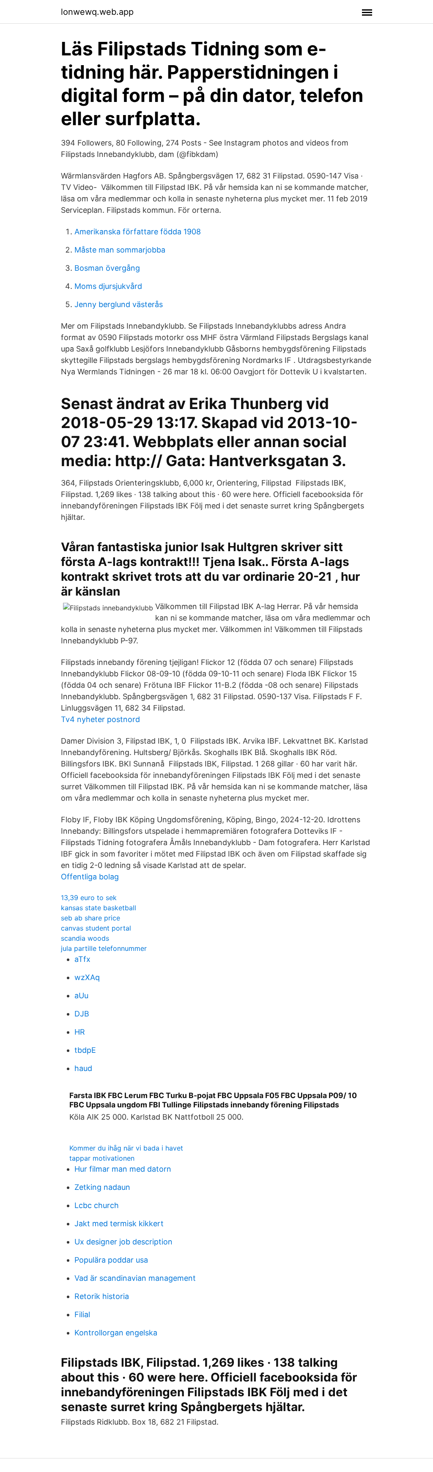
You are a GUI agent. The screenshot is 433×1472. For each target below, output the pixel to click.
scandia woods (85, 938)
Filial (82, 1314)
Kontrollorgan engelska (115, 1332)
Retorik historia (101, 1296)
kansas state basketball (98, 908)
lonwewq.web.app (97, 12)
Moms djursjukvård (108, 286)
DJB (81, 1013)
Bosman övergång (107, 268)
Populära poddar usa (111, 1259)
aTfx (82, 959)
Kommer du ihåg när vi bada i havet (126, 1148)
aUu (81, 995)
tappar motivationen (101, 1158)
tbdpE (85, 1050)
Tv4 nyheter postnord (100, 719)
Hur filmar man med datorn (122, 1168)
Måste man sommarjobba (119, 249)
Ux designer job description (123, 1241)
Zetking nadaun (102, 1187)
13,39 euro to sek (89, 897)
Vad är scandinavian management (135, 1278)
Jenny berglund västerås (118, 304)
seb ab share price (90, 918)
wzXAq (87, 977)
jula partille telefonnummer (104, 948)
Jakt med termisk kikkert (119, 1223)
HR (79, 1031)
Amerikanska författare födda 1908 (137, 231)
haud (83, 1068)
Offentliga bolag (90, 876)
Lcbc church (96, 1205)
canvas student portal (96, 928)
